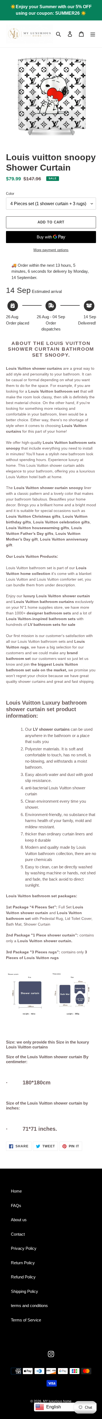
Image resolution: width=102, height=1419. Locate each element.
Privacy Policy (23, 1248)
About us (19, 1219)
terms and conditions (29, 1305)
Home (16, 1191)
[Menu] (92, 34)
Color (10, 194)
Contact (18, 1234)
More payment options (51, 250)
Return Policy (23, 1262)
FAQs (16, 1205)
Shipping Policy (24, 1291)
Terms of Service (26, 1320)
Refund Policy (23, 1277)
